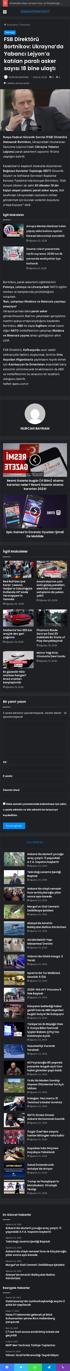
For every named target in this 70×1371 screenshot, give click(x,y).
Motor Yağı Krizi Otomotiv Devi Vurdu (51, 654)
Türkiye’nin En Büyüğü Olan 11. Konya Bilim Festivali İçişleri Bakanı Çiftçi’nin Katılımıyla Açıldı (45, 1030)
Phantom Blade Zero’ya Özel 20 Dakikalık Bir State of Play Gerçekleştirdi (51, 635)
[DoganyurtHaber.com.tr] (35, 11)
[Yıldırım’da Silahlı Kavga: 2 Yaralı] (14, 961)
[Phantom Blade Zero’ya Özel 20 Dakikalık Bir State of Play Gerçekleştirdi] (52, 618)
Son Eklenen (35, 842)
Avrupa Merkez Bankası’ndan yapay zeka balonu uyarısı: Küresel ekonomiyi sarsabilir (46, 231)
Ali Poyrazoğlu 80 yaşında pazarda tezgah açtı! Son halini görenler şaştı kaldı (44, 1066)
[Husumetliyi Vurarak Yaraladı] (14, 1051)
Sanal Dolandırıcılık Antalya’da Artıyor (40, 1167)
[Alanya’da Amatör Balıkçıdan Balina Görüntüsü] (14, 928)
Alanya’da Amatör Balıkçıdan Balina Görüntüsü (46, 925)
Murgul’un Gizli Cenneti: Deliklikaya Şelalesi (43, 908)
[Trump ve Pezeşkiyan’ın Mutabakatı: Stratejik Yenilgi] (14, 1187)
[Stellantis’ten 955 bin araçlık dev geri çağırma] (18, 618)
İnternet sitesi (11, 789)
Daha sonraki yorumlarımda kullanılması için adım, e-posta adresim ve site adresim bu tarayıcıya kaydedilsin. (35, 809)
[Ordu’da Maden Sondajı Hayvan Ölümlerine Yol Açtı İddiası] (14, 1086)
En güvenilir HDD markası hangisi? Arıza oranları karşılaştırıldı (14, 677)
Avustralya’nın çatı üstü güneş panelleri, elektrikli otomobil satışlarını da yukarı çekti (51, 589)
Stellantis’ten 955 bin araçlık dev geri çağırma (17, 633)
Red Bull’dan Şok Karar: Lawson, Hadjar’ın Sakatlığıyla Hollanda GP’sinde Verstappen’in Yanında (17, 590)
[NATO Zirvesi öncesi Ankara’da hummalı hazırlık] (14, 1120)
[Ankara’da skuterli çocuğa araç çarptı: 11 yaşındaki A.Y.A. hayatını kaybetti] (14, 859)
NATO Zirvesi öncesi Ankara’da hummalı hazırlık (46, 1117)
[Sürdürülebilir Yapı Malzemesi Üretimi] (14, 945)
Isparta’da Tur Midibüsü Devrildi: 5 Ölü (43, 975)
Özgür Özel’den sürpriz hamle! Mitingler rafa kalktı (45, 1133)
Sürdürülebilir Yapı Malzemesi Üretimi (40, 942)
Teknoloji (25, 24)
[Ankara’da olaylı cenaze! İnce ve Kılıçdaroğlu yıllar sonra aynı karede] (14, 894)
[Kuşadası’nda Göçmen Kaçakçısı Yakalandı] (14, 1153)
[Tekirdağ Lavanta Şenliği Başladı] (14, 877)
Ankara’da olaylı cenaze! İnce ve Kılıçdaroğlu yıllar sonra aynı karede (44, 892)
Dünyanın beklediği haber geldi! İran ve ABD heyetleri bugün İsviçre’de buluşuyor (45, 1010)
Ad (5, 761)
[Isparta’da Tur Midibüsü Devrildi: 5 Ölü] (14, 978)
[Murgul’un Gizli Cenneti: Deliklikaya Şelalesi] (14, 912)
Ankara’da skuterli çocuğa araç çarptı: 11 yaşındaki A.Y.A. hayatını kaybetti (45, 858)
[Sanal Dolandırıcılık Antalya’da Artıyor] (14, 1170)
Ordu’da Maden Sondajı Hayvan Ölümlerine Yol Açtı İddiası (45, 1084)
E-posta (8, 775)
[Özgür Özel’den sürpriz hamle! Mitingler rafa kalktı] (14, 1137)
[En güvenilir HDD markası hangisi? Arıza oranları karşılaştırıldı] (18, 659)
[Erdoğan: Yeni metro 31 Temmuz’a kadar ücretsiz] (14, 1103)
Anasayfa (12, 24)
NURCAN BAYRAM (18, 77)
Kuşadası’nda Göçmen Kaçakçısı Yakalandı (42, 1150)
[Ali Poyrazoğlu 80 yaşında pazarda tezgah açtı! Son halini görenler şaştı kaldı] (14, 1068)
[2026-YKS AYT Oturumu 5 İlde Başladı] (14, 995)
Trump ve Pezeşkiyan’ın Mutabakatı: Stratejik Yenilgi (43, 1185)
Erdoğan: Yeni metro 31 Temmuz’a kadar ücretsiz (44, 1100)
